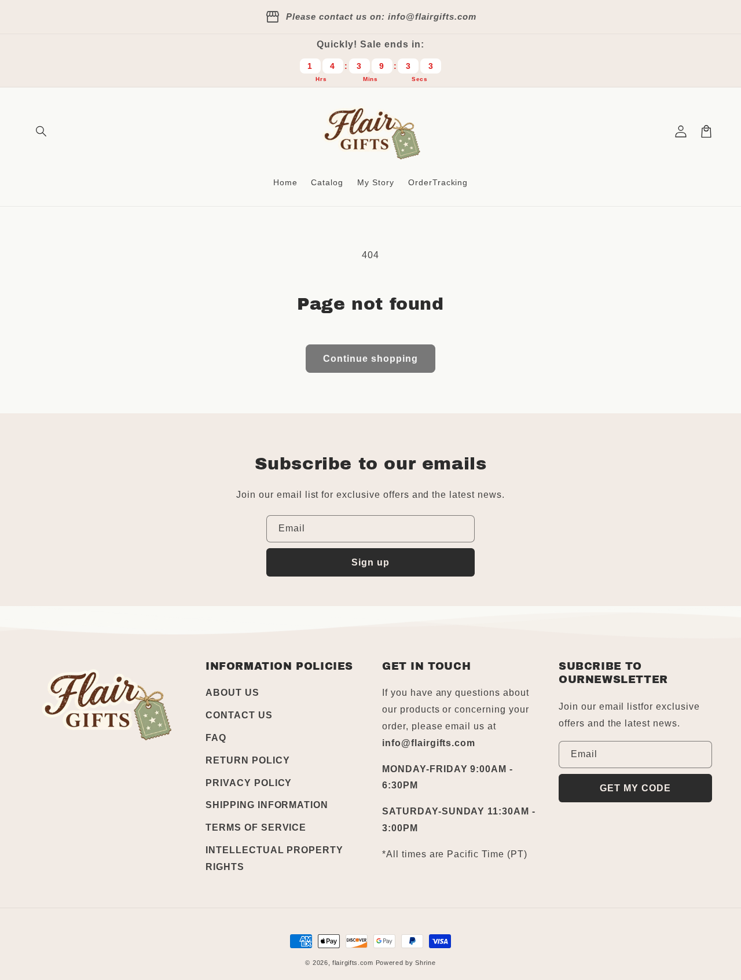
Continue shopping (370, 359)
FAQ (216, 738)
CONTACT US (239, 715)
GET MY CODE (635, 788)
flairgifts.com (352, 962)
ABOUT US (232, 693)
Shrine (425, 962)
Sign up (370, 562)
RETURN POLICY (247, 760)
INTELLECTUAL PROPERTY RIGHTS (274, 858)
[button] (41, 131)
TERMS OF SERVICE (256, 827)
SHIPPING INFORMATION (267, 805)
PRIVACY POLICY (249, 783)
